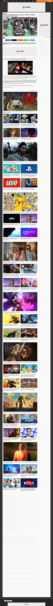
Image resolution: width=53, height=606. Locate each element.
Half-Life (6, 44)
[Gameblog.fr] (6, 1)
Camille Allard (8, 37)
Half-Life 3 (5, 83)
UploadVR (32, 58)
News (6, 13)
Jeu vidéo (4, 13)
